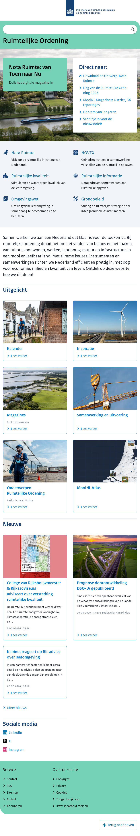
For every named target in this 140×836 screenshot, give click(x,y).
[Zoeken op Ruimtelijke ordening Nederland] (132, 29)
